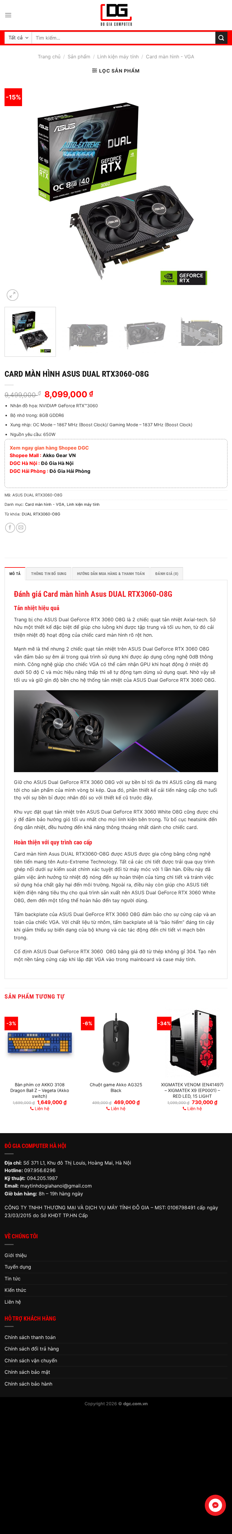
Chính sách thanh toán (30, 1337)
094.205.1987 (42, 1178)
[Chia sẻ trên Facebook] (10, 528)
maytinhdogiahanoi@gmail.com (56, 1186)
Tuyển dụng (18, 1267)
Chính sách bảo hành (28, 1384)
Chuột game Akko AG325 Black (116, 1087)
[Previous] (16, 190)
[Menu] (8, 15)
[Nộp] (221, 38)
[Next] (215, 190)
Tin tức (13, 1279)
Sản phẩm (79, 57)
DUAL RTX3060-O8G (41, 514)
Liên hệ (13, 1302)
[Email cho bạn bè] (21, 528)
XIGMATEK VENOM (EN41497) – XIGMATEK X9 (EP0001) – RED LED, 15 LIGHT (192, 1090)
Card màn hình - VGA (170, 57)
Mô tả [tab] (15, 573)
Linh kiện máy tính (118, 57)
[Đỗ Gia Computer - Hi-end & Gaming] (116, 15)
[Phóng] (12, 295)
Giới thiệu (16, 1255)
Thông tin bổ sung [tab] (48, 573)
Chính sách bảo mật (27, 1372)
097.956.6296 (40, 1170)
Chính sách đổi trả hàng (32, 1349)
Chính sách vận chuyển (31, 1360)
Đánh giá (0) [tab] (166, 573)
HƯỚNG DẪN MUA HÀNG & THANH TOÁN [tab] (111, 573)
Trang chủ (49, 57)
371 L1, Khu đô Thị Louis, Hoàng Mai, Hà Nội (82, 1163)
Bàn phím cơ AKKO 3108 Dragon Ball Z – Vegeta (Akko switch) (39, 1090)
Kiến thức (15, 1290)
